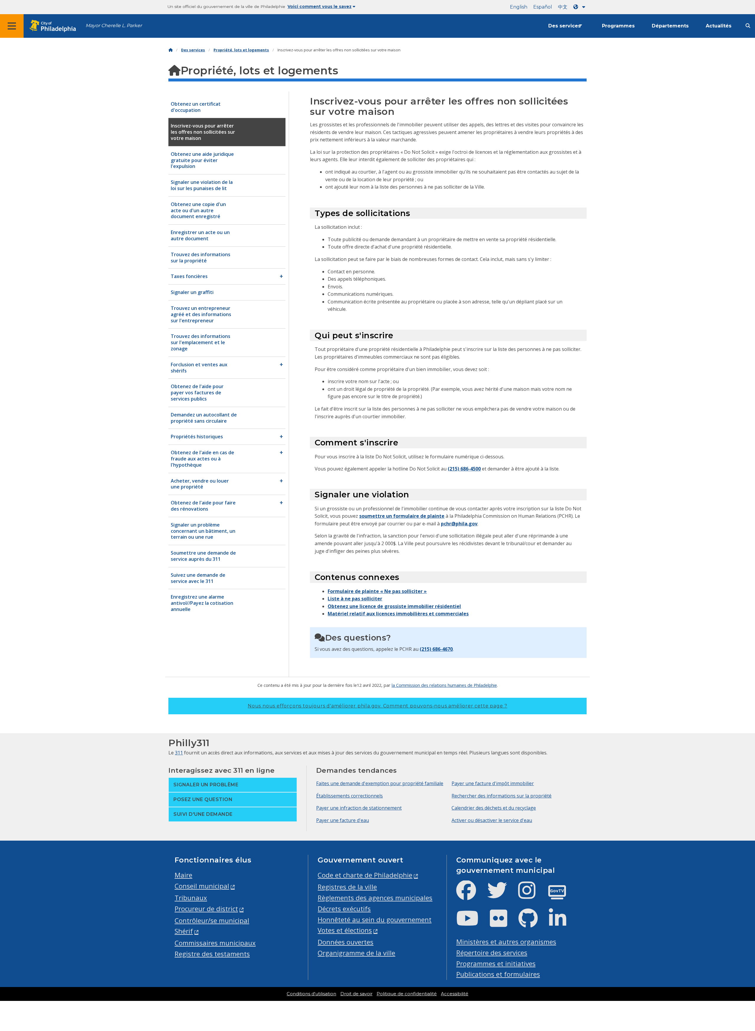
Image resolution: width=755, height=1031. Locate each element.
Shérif (184, 931)
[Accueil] (170, 50)
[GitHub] (532, 923)
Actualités (718, 26)
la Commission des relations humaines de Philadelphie (444, 685)
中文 (562, 7)
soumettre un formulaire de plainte (401, 516)
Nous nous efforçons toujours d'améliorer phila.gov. (377, 706)
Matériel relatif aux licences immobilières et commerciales (398, 613)
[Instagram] (531, 895)
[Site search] (748, 26)
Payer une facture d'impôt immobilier (493, 783)
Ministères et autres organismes (506, 941)
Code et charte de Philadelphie (365, 875)
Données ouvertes (345, 942)
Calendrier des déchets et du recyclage (494, 808)
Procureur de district (206, 908)
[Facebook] (470, 895)
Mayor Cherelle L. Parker (114, 25)
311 (179, 752)
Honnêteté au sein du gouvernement (374, 919)
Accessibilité (454, 993)
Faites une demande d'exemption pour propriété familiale (379, 783)
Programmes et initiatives (496, 963)
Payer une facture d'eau (342, 820)
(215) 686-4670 (436, 649)
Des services (564, 26)
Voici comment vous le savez (320, 6)
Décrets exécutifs (344, 908)
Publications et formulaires (498, 974)
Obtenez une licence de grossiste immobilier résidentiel (394, 606)
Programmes (618, 26)
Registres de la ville (347, 886)
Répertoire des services (491, 952)
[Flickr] (503, 923)
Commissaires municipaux (215, 942)
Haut (733, 976)
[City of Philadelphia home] (54, 26)
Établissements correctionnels (349, 796)
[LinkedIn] (562, 923)
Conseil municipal (202, 886)
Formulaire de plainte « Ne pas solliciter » (377, 591)
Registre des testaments (212, 953)
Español (542, 7)
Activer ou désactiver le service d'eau (492, 820)
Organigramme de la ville (356, 953)
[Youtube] (472, 923)
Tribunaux (191, 897)
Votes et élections (345, 930)
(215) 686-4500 (464, 468)
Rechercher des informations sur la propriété (502, 796)
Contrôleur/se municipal (212, 920)
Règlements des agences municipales (375, 897)
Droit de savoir (356, 993)
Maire (183, 875)
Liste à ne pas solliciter (355, 598)
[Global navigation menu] (12, 26)
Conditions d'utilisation (311, 993)
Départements (670, 26)
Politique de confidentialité (407, 993)
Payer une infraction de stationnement (359, 808)
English (518, 7)
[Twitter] (501, 895)
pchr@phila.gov (459, 523)
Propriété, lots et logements (241, 50)
